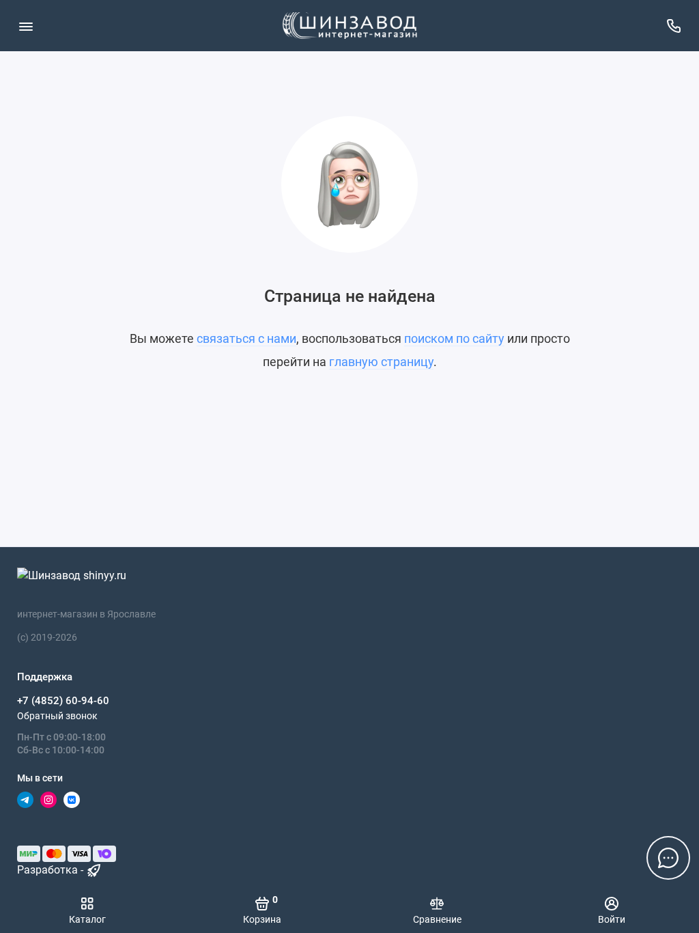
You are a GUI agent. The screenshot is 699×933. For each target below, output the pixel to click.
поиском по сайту (454, 338)
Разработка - (51, 869)
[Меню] (25, 25)
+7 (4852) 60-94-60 (63, 701)
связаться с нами (246, 338)
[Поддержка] (673, 25)
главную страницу (381, 361)
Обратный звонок (57, 715)
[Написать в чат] (668, 857)
